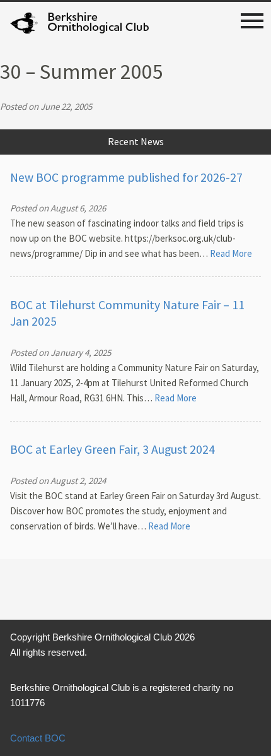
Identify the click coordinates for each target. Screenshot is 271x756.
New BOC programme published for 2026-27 (126, 177)
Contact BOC (38, 738)
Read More (231, 253)
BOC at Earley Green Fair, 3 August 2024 (112, 449)
